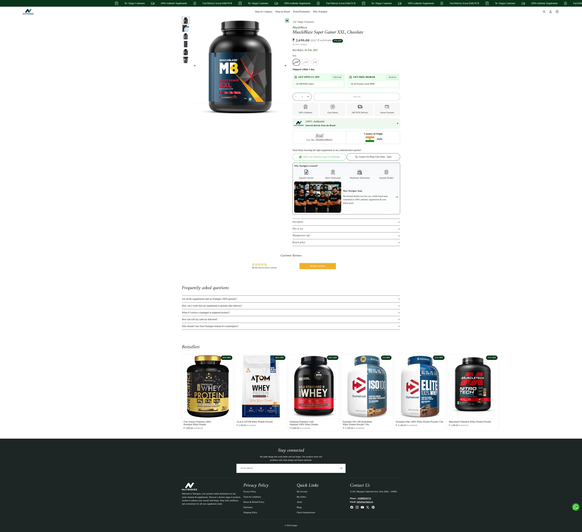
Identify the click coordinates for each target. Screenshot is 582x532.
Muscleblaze (300, 27)
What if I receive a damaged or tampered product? (206, 312)
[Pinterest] (373, 507)
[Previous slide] (194, 66)
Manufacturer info (301, 235)
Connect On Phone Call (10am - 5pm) (375, 157)
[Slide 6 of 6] (185, 60)
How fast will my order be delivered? (199, 319)
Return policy (299, 242)
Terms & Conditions (252, 497)
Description (298, 222)
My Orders (301, 497)
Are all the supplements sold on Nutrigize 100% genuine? (209, 299)
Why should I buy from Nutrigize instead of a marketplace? (210, 326)
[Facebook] (352, 507)
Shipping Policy (250, 512)
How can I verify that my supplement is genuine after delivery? (212, 305)
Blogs (299, 507)
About (299, 502)
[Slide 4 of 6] (185, 44)
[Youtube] (362, 507)
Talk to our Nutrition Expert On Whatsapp (321, 157)
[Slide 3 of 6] (185, 36)
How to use (298, 229)
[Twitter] (368, 507)
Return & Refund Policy (253, 502)
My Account (302, 492)
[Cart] (557, 11)
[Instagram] (357, 507)
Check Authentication (306, 512)
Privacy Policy (249, 492)
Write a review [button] (317, 266)
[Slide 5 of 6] (185, 52)
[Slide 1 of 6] (185, 20)
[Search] (544, 11)
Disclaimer (248, 507)
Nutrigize (294, 526)
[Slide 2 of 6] (185, 28)
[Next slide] (286, 66)
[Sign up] (341, 468)
